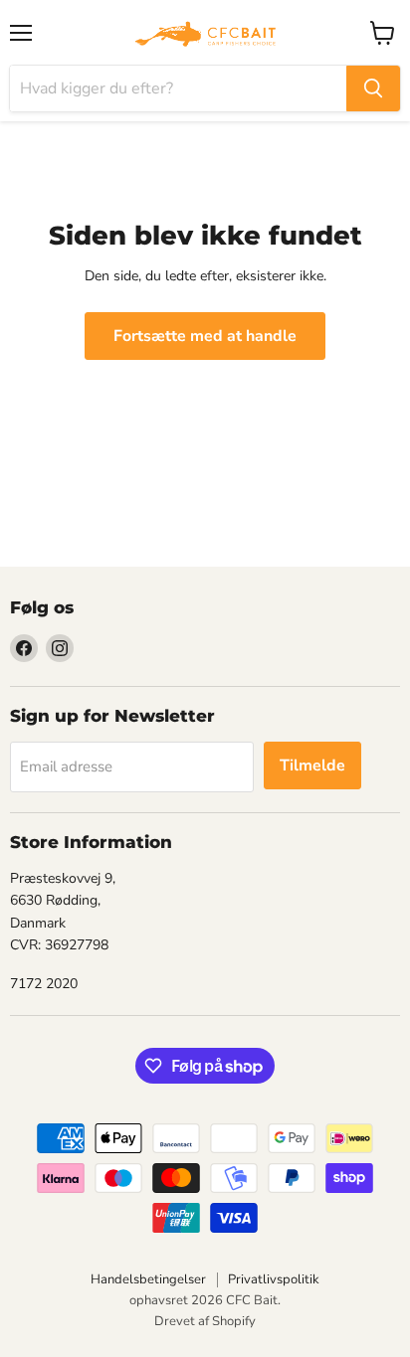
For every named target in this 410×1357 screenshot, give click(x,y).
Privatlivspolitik (273, 1279)
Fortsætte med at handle (205, 336)
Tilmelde (312, 765)
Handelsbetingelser (148, 1279)
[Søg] (373, 88)
